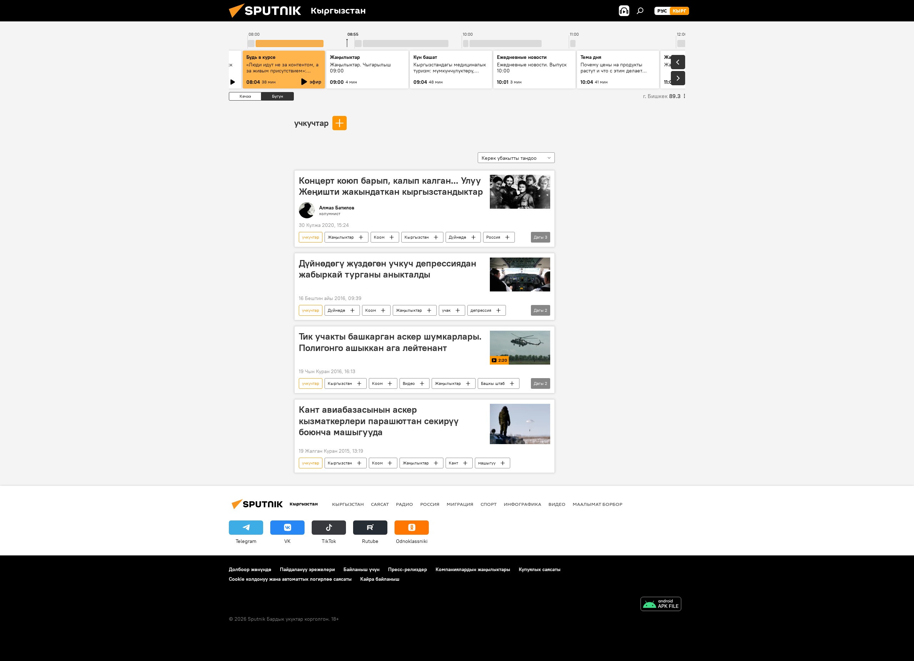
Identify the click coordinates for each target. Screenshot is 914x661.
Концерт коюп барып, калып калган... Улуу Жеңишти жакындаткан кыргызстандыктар (391, 186)
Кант (453, 463)
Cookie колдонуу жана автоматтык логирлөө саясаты (290, 579)
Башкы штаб (493, 383)
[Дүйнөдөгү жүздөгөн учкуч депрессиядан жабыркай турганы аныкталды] (520, 274)
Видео (409, 383)
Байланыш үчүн (361, 569)
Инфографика (522, 504)
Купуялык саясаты (540, 569)
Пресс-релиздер (407, 569)
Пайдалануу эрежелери (307, 569)
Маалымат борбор (597, 504)
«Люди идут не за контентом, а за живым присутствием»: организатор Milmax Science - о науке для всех (283, 73)
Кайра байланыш (380, 579)
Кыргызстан (417, 237)
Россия (493, 237)
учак (446, 310)
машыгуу (487, 463)
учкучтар (311, 122)
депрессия (481, 310)
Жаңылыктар (341, 237)
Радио (404, 504)
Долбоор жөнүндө (250, 569)
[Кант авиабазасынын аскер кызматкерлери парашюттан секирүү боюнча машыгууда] (520, 424)
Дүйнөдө (457, 237)
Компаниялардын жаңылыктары (473, 569)
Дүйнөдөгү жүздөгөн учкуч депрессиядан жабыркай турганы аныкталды (387, 269)
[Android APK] (661, 605)
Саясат (380, 504)
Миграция (460, 504)
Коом (379, 237)
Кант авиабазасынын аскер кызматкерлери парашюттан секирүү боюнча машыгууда (378, 420)
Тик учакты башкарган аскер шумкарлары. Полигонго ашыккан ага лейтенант (390, 342)
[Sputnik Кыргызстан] (268, 19)
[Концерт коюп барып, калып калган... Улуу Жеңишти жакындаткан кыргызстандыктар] (520, 192)
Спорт (489, 504)
